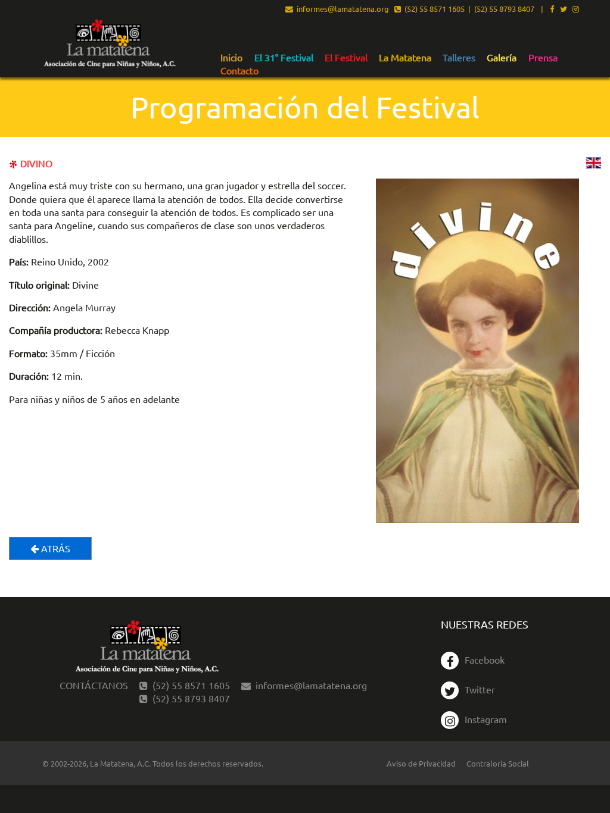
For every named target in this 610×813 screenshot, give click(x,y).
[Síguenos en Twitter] (563, 9)
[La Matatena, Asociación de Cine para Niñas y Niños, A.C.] (109, 44)
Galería (501, 57)
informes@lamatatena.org (341, 9)
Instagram (486, 719)
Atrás (54, 548)
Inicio (231, 57)
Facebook (485, 659)
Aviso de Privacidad (421, 763)
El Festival (346, 57)
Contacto (239, 70)
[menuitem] (231, 57)
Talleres (459, 57)
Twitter (480, 689)
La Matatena (405, 57)
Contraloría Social (497, 763)
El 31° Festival (283, 57)
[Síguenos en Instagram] (575, 9)
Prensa (543, 57)
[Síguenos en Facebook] (552, 9)
